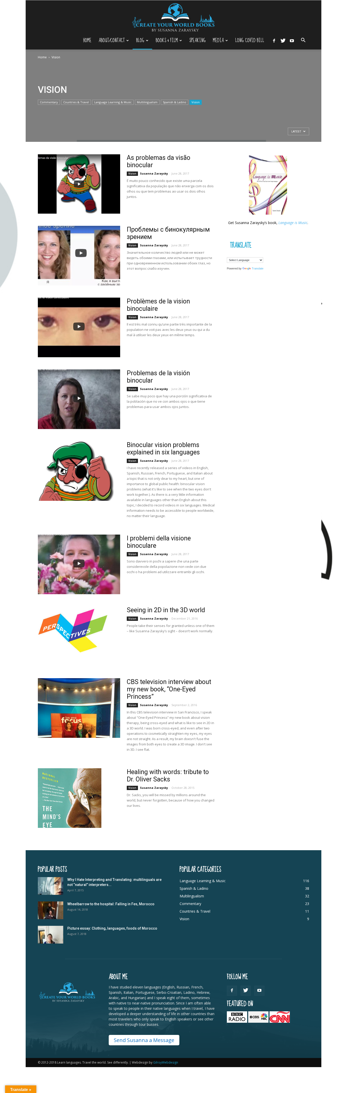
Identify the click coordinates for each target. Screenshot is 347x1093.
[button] (303, 40)
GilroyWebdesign (165, 1062)
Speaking (197, 40)
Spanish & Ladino (174, 102)
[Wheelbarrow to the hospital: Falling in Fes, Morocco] (50, 910)
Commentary (49, 102)
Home (87, 40)
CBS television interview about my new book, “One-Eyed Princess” (169, 689)
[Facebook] (274, 40)
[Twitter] (283, 40)
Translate (257, 268)
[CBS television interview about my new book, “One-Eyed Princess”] (79, 708)
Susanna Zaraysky (154, 173)
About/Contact (112, 40)
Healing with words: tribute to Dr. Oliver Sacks (168, 775)
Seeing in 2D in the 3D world (166, 610)
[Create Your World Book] (173, 17)
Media (218, 40)
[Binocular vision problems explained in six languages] (76, 471)
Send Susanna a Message (144, 1040)
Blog (140, 40)
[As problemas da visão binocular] (79, 184)
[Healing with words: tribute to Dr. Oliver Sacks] (69, 798)
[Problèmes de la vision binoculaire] (79, 327)
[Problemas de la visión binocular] (79, 399)
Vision (196, 102)
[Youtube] (292, 40)
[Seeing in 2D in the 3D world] (73, 629)
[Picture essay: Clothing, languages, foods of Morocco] (50, 935)
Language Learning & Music (113, 102)
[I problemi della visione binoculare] (79, 564)
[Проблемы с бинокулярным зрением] (79, 255)
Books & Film (167, 40)
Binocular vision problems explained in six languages (163, 448)
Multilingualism (147, 102)
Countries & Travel (76, 102)
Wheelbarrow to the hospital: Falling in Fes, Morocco (110, 904)
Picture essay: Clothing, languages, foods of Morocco (112, 928)
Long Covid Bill (249, 40)
